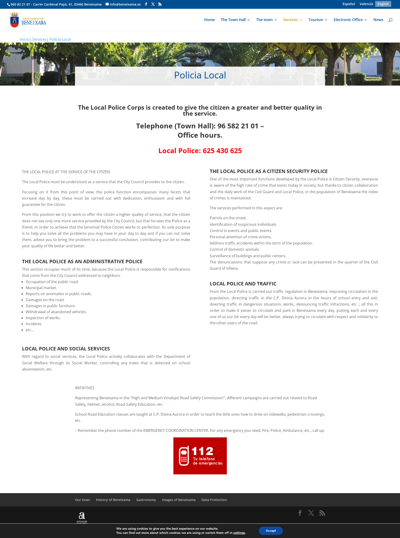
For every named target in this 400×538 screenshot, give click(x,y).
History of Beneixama (113, 500)
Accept (271, 531)
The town (264, 20)
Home (209, 20)
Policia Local (60, 39)
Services (290, 20)
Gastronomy (146, 500)
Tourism (316, 20)
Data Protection (214, 500)
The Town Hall (233, 20)
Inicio (24, 39)
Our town (82, 500)
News (378, 20)
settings (239, 533)
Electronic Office (348, 20)
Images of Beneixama (179, 500)
